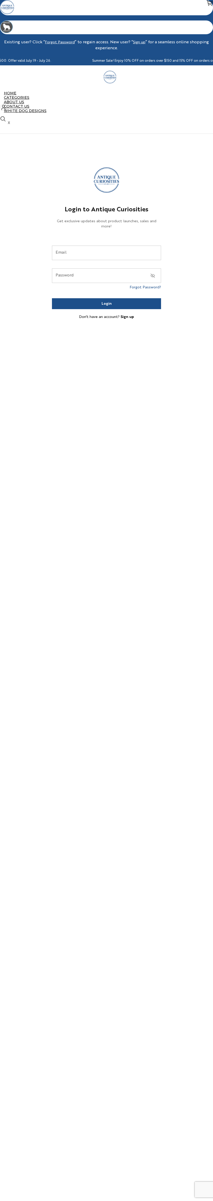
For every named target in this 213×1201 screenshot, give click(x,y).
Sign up (139, 42)
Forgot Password (60, 42)
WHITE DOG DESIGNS (25, 110)
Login (107, 304)
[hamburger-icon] (207, 93)
